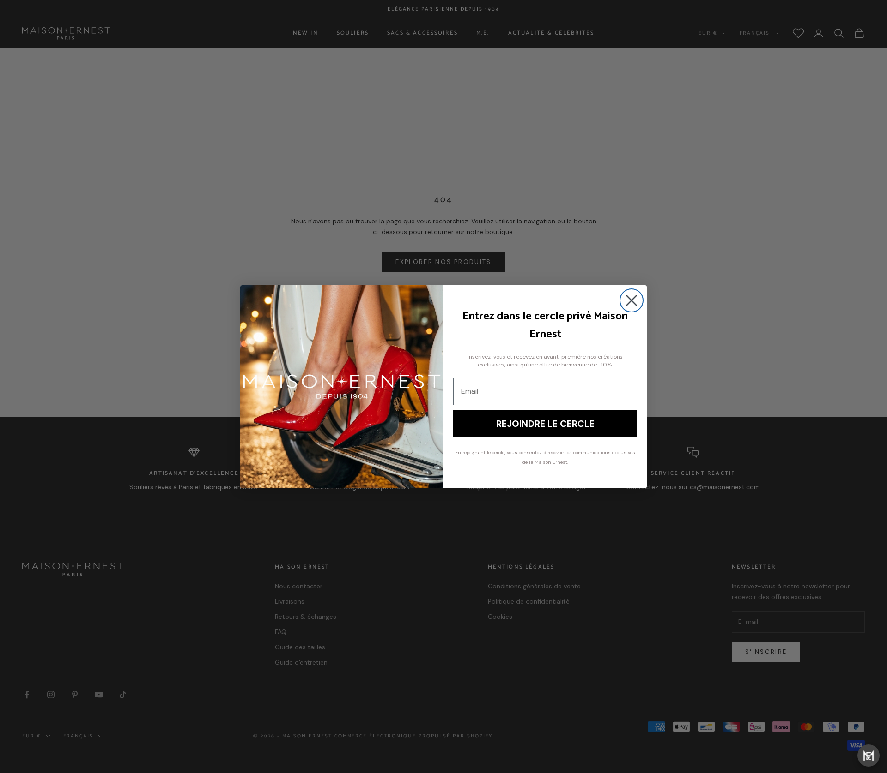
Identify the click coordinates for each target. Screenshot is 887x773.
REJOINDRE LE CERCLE (545, 424)
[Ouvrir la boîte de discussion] (868, 755)
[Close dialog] (631, 300)
